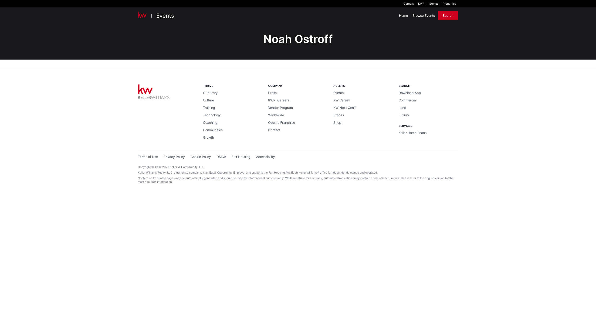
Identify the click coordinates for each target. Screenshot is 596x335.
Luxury (404, 115)
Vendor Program (280, 108)
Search (448, 15)
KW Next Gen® (344, 108)
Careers (408, 3)
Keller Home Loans (413, 133)
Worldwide (276, 115)
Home (403, 15)
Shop (337, 122)
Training (209, 108)
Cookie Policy (200, 157)
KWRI (421, 3)
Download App (410, 93)
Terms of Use (148, 157)
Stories (433, 3)
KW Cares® (341, 100)
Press (272, 93)
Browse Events (424, 15)
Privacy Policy (174, 157)
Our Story (210, 93)
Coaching (210, 122)
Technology (212, 115)
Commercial (408, 100)
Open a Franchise (281, 122)
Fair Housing (241, 157)
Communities (213, 130)
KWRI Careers (278, 100)
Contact (274, 130)
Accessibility (265, 157)
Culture (208, 100)
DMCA (221, 157)
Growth (208, 137)
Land (402, 108)
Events (165, 15)
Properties (449, 3)
